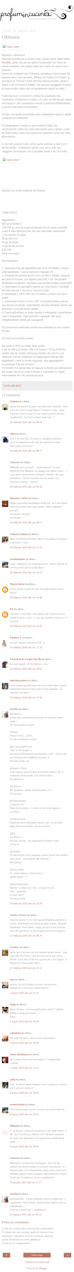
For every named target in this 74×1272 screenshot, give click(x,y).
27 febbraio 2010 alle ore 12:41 (26, 968)
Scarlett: (14, 947)
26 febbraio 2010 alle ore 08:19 (26, 422)
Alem (13, 433)
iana (12, 979)
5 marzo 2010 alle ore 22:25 (24, 1067)
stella (12, 1079)
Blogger (43, 1268)
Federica (14, 401)
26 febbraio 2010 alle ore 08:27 (26, 450)
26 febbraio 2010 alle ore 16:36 (26, 626)
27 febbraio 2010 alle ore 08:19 (26, 935)
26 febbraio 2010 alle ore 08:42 (26, 486)
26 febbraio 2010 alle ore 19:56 (26, 903)
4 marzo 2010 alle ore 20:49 (24, 1042)
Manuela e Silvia (19, 498)
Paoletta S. (16, 637)
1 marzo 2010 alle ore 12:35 (24, 992)
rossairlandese (17, 559)
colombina (15, 1033)
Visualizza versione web (37, 1262)
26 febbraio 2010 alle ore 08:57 (26, 522)
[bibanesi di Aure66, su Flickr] (11, 46)
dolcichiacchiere (18, 680)
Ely (11, 609)
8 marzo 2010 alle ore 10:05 (24, 1092)
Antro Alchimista (19, 1054)
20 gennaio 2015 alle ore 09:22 (25, 1214)
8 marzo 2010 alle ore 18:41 (24, 1146)
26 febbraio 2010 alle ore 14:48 (26, 597)
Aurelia (14, 709)
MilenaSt (15, 1125)
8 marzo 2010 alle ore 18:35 (24, 1114)
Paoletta (6, 62)
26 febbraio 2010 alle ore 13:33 (26, 547)
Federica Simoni (19, 534)
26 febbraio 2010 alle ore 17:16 (26, 647)
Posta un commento (15, 1222)
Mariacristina (17, 584)
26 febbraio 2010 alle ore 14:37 (26, 572)
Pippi (13, 1004)
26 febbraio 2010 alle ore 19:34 (26, 697)
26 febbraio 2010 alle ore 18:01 (26, 668)
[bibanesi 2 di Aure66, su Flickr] (11, 159)
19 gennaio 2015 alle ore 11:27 (25, 1182)
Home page (37, 1255)
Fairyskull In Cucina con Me (25, 659)
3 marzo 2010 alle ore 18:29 (24, 1021)
